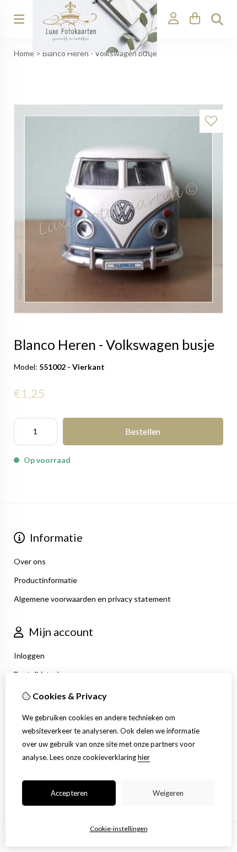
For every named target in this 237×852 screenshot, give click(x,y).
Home (24, 53)
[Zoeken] (217, 19)
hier (144, 757)
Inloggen (29, 655)
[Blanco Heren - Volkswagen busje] (118, 310)
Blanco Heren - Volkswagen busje (99, 53)
